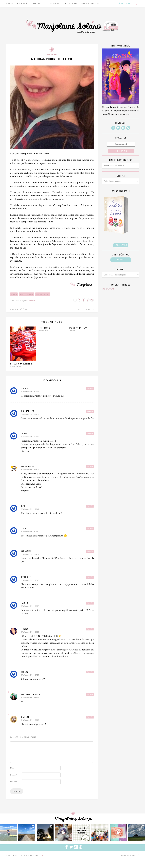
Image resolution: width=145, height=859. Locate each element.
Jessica (24, 629)
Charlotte (26, 717)
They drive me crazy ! (78, 328)
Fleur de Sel (42, 294)
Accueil (9, 3)
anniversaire (26, 294)
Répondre (90, 388)
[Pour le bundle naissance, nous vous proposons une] (81, 832)
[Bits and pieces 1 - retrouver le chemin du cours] (26, 832)
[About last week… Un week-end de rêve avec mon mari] (136, 832)
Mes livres (37, 3)
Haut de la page (129, 855)
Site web (13, 781)
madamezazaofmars (30, 694)
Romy (41, 855)
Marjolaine (30, 300)
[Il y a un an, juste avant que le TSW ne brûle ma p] (8, 832)
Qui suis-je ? (22, 3)
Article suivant (85, 309)
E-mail (13, 775)
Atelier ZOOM (108, 289)
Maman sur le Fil (29, 466)
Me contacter (70, 3)
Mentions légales (90, 3)
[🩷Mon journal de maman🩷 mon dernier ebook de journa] (118, 832)
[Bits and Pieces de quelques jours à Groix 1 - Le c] (45, 832)
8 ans (14, 294)
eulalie (24, 433)
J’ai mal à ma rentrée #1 (21, 364)
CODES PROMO (53, 3)
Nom (12, 768)
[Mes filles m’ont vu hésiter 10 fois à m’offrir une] (63, 832)
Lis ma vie (52, 54)
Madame (24, 672)
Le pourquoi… (45, 328)
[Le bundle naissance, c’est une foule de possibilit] (99, 832)
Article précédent (19, 309)
